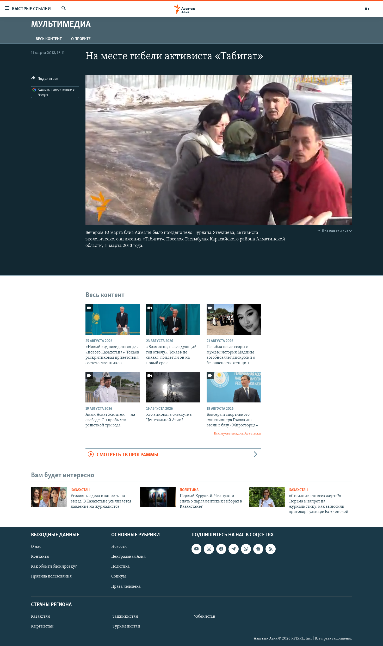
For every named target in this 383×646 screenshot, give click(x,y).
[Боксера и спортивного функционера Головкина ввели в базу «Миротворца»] (234, 387)
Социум (118, 576)
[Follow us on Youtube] (196, 549)
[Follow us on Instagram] (209, 549)
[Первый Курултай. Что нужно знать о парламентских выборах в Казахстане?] (158, 497)
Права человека (126, 586)
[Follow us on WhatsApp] (246, 549)
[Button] (44, 80)
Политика (189, 490)
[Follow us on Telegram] (233, 549)
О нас (36, 547)
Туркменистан (126, 626)
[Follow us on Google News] (258, 549)
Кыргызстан (42, 626)
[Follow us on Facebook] (221, 549)
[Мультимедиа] (367, 9)
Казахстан (80, 490)
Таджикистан (125, 616)
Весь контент (49, 39)
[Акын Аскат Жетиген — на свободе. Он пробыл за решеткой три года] (112, 387)
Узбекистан (204, 616)
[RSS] (270, 549)
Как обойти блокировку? (54, 566)
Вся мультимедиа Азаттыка (237, 434)
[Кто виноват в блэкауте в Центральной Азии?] (173, 387)
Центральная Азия (128, 557)
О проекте (81, 39)
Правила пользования (51, 576)
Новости (119, 547)
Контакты (40, 557)
